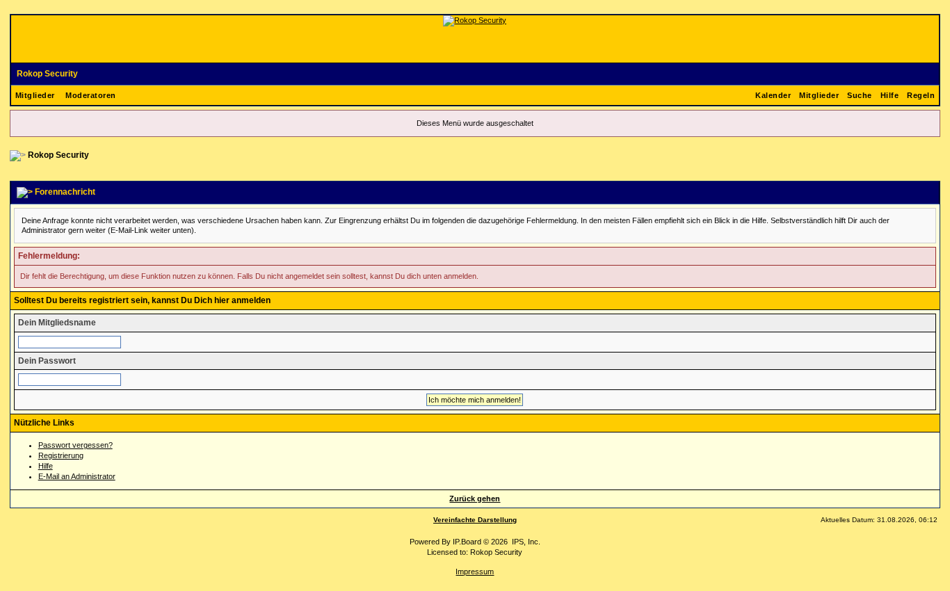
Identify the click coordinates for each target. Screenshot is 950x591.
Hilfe (889, 95)
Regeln (921, 95)
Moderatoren (90, 95)
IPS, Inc (525, 541)
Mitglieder (35, 95)
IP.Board (467, 541)
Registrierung (60, 455)
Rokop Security (47, 74)
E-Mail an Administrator (76, 476)
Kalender (773, 95)
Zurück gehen (474, 498)
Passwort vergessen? (75, 445)
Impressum (475, 571)
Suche (859, 95)
